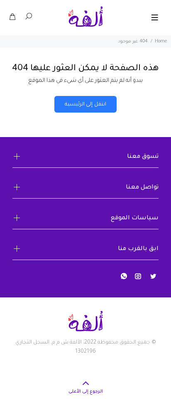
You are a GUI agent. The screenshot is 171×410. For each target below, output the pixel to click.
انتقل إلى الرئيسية (85, 105)
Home (161, 41)
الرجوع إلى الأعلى (85, 391)
